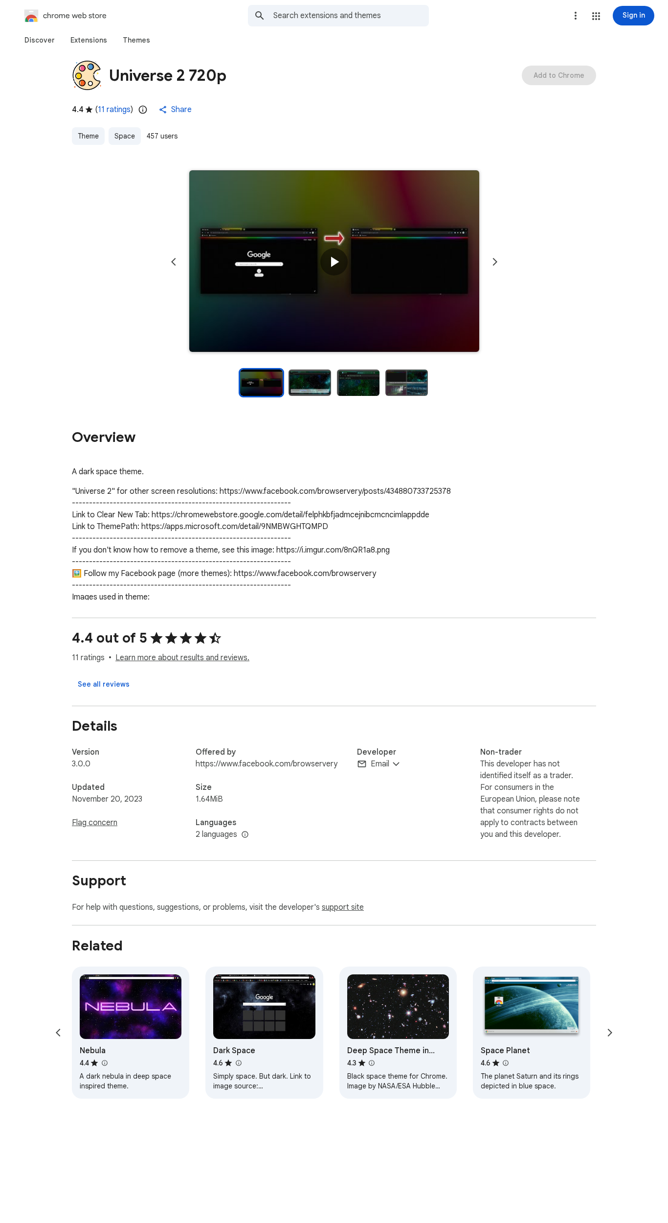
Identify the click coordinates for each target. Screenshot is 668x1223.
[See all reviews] (103, 684)
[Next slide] (495, 262)
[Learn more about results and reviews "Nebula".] (104, 1063)
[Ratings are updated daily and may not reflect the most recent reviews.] (143, 109)
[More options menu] (575, 15)
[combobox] (351, 16)
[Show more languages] (245, 835)
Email (380, 764)
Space (124, 136)
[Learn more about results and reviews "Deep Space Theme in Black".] (371, 1063)
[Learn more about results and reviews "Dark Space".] (238, 1063)
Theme (88, 136)
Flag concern (94, 823)
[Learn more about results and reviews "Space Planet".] (505, 1063)
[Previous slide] (173, 262)
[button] (596, 16)
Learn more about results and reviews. (182, 658)
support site (343, 907)
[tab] (40, 40)
